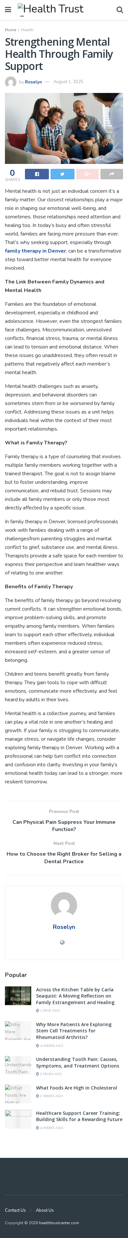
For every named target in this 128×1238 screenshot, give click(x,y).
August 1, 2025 (68, 82)
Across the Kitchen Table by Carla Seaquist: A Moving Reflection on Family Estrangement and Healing (75, 995)
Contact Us (15, 1210)
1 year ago (49, 1010)
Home (10, 30)
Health (27, 30)
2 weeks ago (51, 1096)
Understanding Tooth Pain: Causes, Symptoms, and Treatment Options (77, 1062)
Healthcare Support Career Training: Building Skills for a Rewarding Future (79, 1116)
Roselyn (33, 82)
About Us (45, 1210)
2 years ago (50, 1074)
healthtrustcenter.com (59, 1223)
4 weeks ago (51, 1046)
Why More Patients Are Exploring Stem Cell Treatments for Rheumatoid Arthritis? (74, 1030)
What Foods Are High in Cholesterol (76, 1088)
